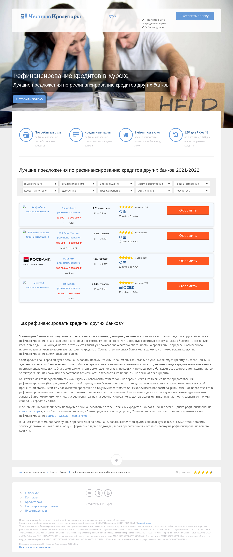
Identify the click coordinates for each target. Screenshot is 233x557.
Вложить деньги (36, 510)
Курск (112, 16)
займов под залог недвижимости (68, 416)
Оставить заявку (195, 15)
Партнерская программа (42, 506)
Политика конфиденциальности (35, 546)
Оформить (188, 210)
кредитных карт (29, 411)
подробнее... (144, 522)
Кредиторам (33, 502)
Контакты (31, 497)
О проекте (32, 493)
